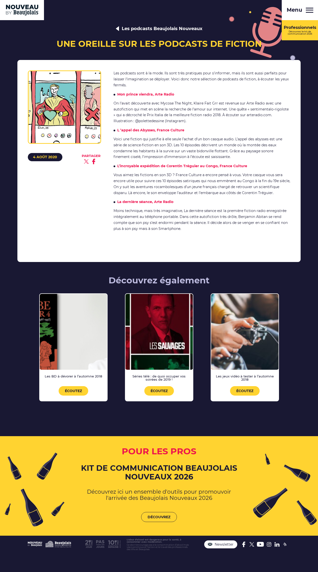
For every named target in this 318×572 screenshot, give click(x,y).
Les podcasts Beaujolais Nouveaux (162, 28)
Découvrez (159, 517)
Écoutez (73, 391)
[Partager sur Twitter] (86, 161)
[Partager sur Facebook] (93, 161)
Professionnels (300, 30)
